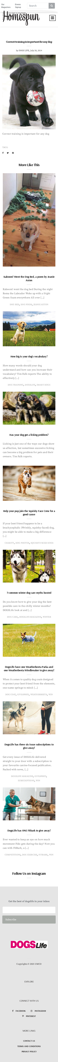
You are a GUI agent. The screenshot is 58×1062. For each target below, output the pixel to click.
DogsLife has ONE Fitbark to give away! (29, 830)
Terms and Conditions (29, 1046)
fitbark (43, 854)
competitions (13, 854)
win (50, 694)
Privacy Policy (29, 1051)
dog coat (10, 694)
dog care (12, 617)
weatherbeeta (38, 694)
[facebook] (2, 153)
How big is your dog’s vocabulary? (29, 356)
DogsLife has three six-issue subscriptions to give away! (29, 746)
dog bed (14, 304)
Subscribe (10, 919)
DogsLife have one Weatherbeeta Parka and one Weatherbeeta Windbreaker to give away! (29, 668)
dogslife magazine (30, 617)
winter (47, 617)
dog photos (22, 543)
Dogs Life (24, 50)
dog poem (26, 304)
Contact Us (29, 1040)
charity (9, 543)
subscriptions (26, 780)
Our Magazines (6, 5)
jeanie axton (40, 304)
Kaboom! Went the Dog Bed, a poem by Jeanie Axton (29, 278)
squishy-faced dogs (42, 543)
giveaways (23, 694)
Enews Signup (18, 5)
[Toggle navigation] (52, 18)
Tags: (5, 147)
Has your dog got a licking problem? (28, 435)
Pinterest (31, 1016)
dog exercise (29, 854)
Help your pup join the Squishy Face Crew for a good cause (29, 512)
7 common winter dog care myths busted (29, 592)
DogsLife (30, 385)
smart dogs (43, 385)
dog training (15, 385)
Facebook (21, 1010)
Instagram (40, 1010)
